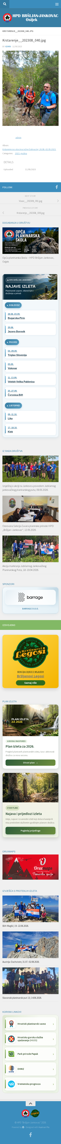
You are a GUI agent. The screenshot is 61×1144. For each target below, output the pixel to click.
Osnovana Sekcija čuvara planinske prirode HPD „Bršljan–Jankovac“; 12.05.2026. (28, 528)
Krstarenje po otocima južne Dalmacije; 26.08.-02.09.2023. (29, 149)
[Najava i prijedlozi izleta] (30, 787)
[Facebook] (57, 187)
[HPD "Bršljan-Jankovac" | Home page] (30, 17)
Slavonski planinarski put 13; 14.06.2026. (22, 997)
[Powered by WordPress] (23, 1127)
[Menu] (57, 4)
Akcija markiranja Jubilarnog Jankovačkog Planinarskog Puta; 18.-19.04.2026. (24, 568)
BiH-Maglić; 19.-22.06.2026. (15, 925)
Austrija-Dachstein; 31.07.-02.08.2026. (20, 961)
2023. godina (21, 153)
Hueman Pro (44, 1127)
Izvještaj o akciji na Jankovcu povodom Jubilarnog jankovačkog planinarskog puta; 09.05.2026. (29, 488)
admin (8, 46)
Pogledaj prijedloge (30, 830)
